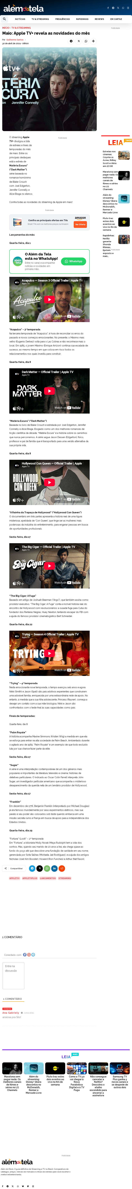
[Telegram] (113, 8)
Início (5, 28)
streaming (65, 878)
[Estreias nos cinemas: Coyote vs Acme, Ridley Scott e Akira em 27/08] (124, 155)
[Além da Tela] (33, 8)
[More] (93, 41)
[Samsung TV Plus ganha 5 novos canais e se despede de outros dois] (120, 1068)
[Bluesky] (23, 1186)
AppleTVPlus (30, 878)
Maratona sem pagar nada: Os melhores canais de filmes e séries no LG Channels (110, 181)
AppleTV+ (14, 878)
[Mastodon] (28, 1186)
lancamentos (48, 878)
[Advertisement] (63, 162)
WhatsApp (75, 261)
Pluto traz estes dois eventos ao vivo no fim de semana (110, 224)
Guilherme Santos (15, 40)
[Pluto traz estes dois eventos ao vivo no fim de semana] (124, 222)
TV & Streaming (21, 28)
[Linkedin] (54, 868)
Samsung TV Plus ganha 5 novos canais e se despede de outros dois (120, 1082)
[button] (4, 19)
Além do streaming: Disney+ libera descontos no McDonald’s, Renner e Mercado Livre (110, 204)
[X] (118, 8)
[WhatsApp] (123, 8)
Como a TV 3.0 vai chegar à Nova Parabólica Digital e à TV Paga (77, 1083)
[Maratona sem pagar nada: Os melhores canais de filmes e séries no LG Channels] (124, 175)
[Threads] (128, 8)
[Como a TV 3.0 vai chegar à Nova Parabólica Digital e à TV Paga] (77, 1068)
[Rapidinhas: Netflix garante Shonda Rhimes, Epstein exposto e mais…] (124, 239)
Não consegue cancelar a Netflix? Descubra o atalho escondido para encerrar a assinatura (98, 1086)
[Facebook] (108, 8)
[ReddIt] (62, 868)
